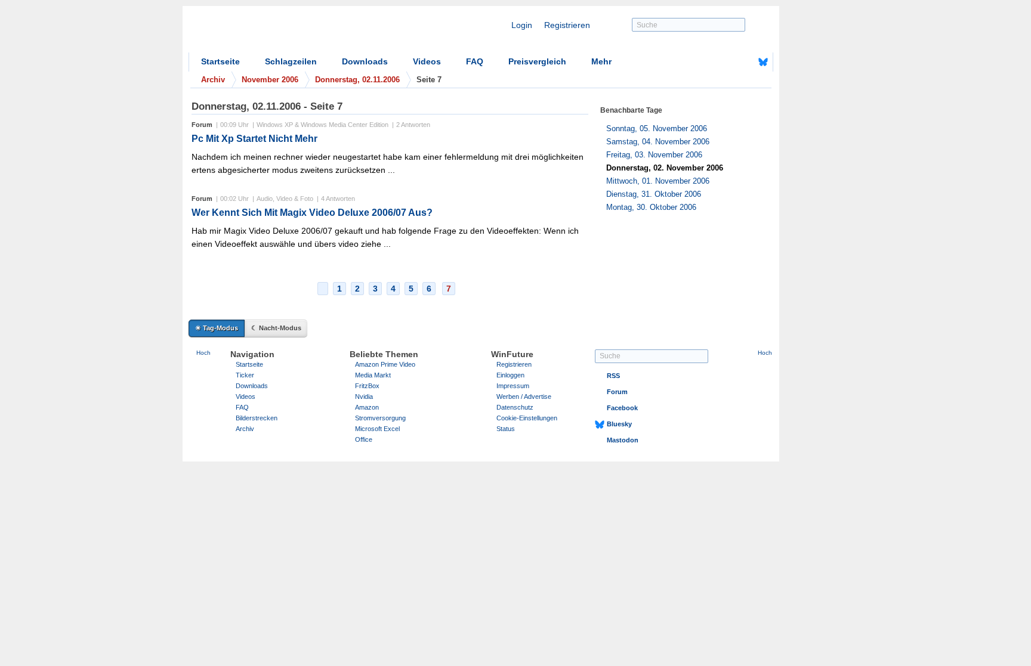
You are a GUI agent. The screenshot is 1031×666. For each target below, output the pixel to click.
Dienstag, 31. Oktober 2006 (653, 194)
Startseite (220, 61)
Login (521, 25)
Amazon (367, 407)
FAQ (474, 61)
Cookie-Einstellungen (526, 418)
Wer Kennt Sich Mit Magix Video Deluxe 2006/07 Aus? (312, 212)
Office (363, 439)
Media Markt (373, 375)
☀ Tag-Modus (216, 328)
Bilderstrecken (256, 418)
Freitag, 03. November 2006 (654, 154)
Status (505, 428)
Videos (427, 61)
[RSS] (726, 62)
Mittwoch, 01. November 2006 (657, 180)
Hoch (203, 352)
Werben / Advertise (523, 396)
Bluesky (619, 424)
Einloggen (510, 375)
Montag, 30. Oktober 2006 (651, 207)
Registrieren (567, 25)
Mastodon (622, 440)
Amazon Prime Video (385, 364)
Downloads (365, 61)
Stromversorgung (380, 418)
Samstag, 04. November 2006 (657, 141)
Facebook (622, 407)
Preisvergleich (537, 61)
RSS (613, 375)
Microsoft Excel (377, 428)
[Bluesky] (763, 62)
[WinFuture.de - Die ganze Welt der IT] (290, 32)
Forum (617, 391)
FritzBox (367, 385)
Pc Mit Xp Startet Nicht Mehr (254, 139)
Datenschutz (514, 407)
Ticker (245, 375)
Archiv (245, 428)
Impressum (512, 385)
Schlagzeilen (291, 61)
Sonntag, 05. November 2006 (656, 128)
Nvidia (364, 396)
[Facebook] (744, 62)
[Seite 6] (322, 288)
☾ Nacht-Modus (276, 328)
